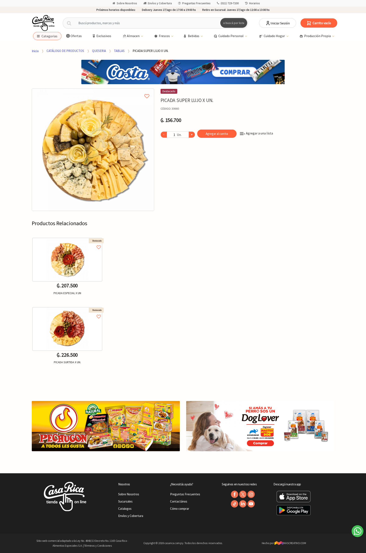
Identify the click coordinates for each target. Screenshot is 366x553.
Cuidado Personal (231, 36)
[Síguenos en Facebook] (234, 494)
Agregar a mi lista (93, 91)
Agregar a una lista (258, 133)
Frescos (165, 36)
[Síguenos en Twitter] (243, 494)
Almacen (133, 36)
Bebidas (194, 36)
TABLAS (119, 51)
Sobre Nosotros (127, 3)
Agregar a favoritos (67, 242)
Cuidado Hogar (275, 36)
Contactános (178, 501)
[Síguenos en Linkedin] (243, 504)
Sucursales (125, 501)
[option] (93, 150)
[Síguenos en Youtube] (251, 504)
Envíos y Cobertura (160, 3)
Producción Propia (317, 36)
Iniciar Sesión (280, 23)
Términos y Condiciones (98, 545)
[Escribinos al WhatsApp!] (357, 532)
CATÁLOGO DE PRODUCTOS (65, 51)
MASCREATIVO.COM (294, 543)
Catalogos (125, 509)
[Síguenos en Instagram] (251, 494)
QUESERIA (99, 51)
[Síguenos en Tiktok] (234, 504)
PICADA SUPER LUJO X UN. (150, 51)
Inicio (35, 51)
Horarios (254, 3)
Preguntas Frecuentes (196, 3)
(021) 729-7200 (230, 3)
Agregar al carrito (217, 134)
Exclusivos (103, 36)
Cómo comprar (179, 509)
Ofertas (76, 36)
